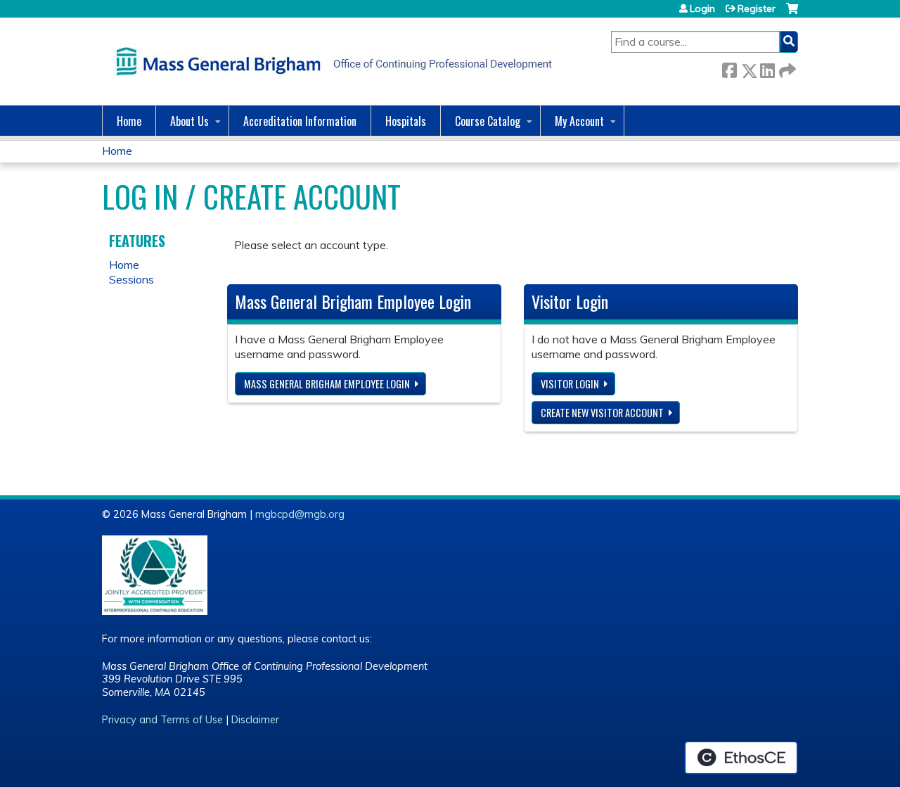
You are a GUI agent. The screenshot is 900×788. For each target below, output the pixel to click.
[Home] (330, 61)
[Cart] (792, 14)
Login (702, 8)
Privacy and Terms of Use (162, 719)
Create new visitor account (602, 412)
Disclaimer (255, 719)
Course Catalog (487, 121)
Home (129, 121)
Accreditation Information (299, 121)
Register (757, 8)
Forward (786, 68)
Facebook (729, 68)
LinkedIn (767, 68)
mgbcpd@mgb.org (300, 514)
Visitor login (570, 383)
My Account (579, 121)
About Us (189, 121)
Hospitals (405, 121)
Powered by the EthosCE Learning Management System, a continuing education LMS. (741, 758)
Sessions (131, 279)
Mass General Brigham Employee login (327, 383)
